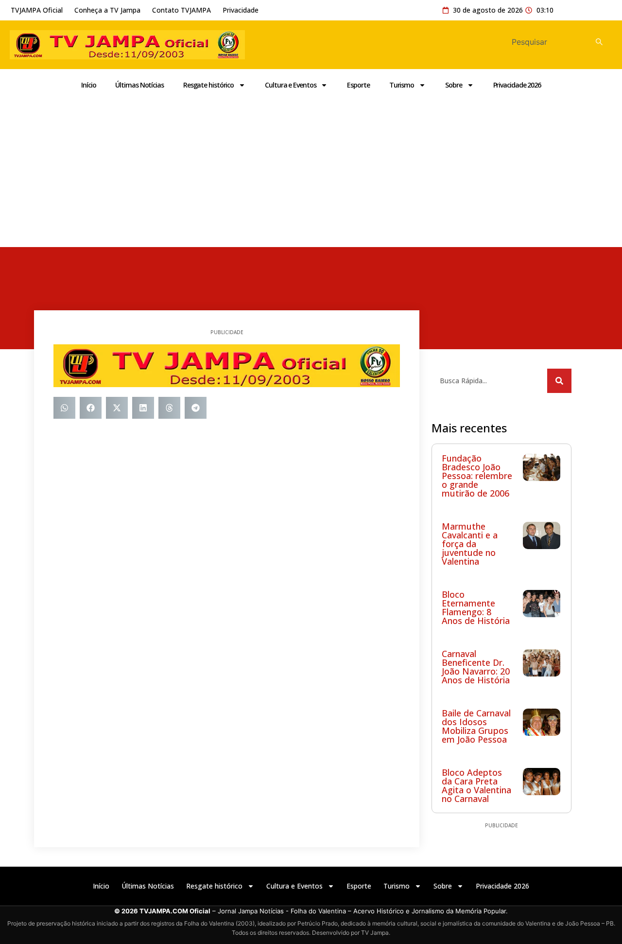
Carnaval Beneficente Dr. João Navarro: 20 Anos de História (476, 667)
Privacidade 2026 (517, 84)
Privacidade (241, 10)
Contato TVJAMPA (181, 10)
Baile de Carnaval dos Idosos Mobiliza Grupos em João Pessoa (476, 726)
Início (88, 84)
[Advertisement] (311, 174)
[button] (64, 408)
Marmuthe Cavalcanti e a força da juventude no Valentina (470, 543)
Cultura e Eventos (290, 84)
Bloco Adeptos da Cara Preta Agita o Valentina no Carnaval (476, 785)
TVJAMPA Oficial (37, 10)
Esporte (358, 84)
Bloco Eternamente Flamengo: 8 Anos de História (476, 607)
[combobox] (545, 41)
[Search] (601, 41)
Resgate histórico (208, 84)
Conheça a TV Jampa (107, 10)
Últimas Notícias (139, 84)
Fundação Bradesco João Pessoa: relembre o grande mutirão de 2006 (477, 475)
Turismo (401, 84)
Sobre (453, 84)
